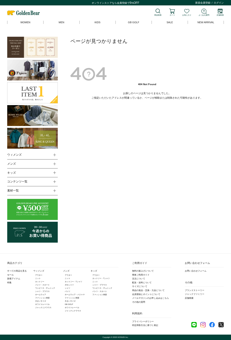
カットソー (39, 282)
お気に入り (186, 15)
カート (172, 15)
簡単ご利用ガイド (140, 275)
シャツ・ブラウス (42, 291)
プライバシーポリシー (143, 321)
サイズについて (139, 286)
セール (10, 275)
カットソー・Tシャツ (73, 282)
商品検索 (158, 15)
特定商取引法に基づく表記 (145, 325)
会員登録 (122, 2)
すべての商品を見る (17, 271)
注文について (138, 278)
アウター (38, 275)
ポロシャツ (69, 285)
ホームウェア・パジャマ (75, 295)
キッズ (94, 271)
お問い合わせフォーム (195, 271)
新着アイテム (13, 278)
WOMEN (25, 22)
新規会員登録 (202, 2)
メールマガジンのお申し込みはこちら (150, 298)
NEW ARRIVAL (205, 22)
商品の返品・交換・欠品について (148, 290)
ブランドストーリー (194, 290)
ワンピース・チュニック (45, 288)
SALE (170, 22)
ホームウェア (40, 295)
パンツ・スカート (42, 285)
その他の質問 (138, 302)
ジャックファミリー (194, 294)
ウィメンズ (38, 271)
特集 (9, 282)
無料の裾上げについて (143, 271)
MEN (61, 22)
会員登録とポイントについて (146, 294)
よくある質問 (204, 15)
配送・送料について (142, 282)
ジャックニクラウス (43, 308)
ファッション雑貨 (42, 298)
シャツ (67, 288)
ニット (38, 278)
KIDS (97, 22)
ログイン (219, 2)
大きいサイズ (40, 301)
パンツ (67, 291)
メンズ (66, 271)
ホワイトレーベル (42, 304)
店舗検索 (220, 15)
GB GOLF (133, 22)
